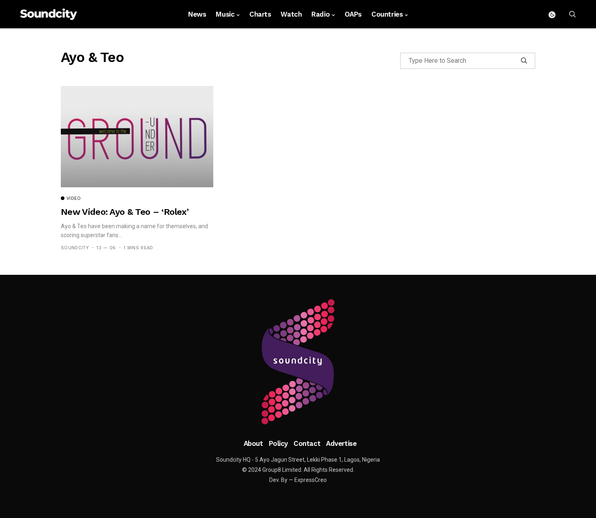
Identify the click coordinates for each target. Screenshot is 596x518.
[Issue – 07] (298, 362)
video (73, 199)
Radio (320, 14)
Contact (307, 443)
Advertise (341, 443)
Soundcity (75, 247)
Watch (291, 14)
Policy (278, 443)
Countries (387, 14)
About (253, 443)
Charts (260, 14)
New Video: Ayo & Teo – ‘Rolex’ (125, 212)
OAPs (353, 14)
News (197, 14)
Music (225, 14)
